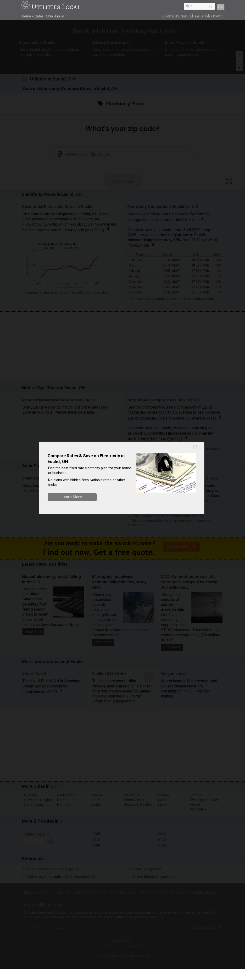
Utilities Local (56, 6)
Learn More (71, 497)
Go (220, 7)
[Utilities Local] (26, 6)
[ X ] (196, 447)
